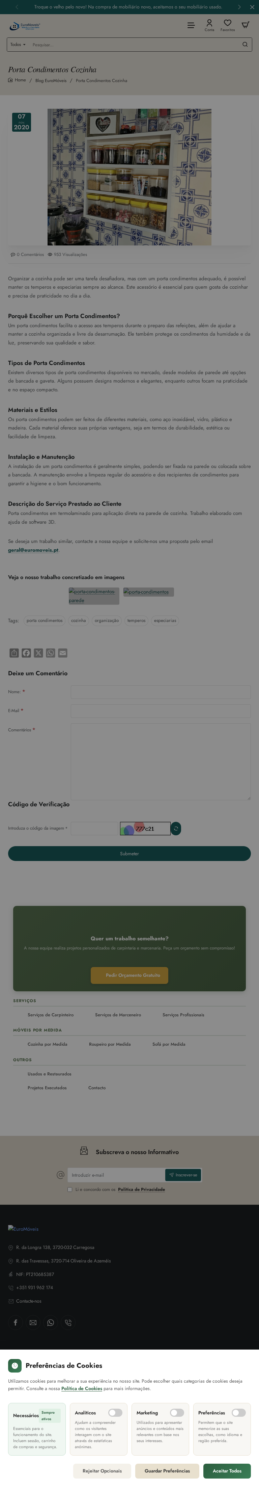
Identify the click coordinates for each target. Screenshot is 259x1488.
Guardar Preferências (167, 1470)
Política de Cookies (81, 1388)
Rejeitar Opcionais (102, 1470)
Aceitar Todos (227, 1470)
